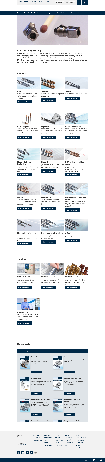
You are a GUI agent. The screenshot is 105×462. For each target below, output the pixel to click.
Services (67, 13)
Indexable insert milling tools (70, 444)
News (42, 1)
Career (31, 1)
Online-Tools (21, 13)
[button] (58, 2)
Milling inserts (47, 442)
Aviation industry (58, 445)
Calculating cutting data (49, 443)
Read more (35, 372)
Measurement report (38, 440)
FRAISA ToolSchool (80, 442)
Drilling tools (68, 440)
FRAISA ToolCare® (79, 439)
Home (20, 1)
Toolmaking (57, 437)
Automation (43, 13)
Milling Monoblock (48, 437)
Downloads (81, 13)
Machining (57, 439)
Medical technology (59, 440)
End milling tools (68, 437)
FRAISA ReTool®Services (81, 437)
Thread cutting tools (69, 442)
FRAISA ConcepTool (80, 440)
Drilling (45, 439)
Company (25, 1)
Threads (46, 440)
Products (73, 13)
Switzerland (59, 2)
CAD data (35, 439)
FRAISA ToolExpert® (37, 437)
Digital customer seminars (79, 444)
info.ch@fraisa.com (24, 444)
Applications (52, 13)
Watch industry (58, 442)
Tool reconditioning (48, 445)
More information (23, 102)
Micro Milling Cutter (69, 439)
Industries (60, 13)
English (72, 2)
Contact (47, 1)
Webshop (34, 13)
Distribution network (37, 2)
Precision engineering (59, 443)
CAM (28, 13)
